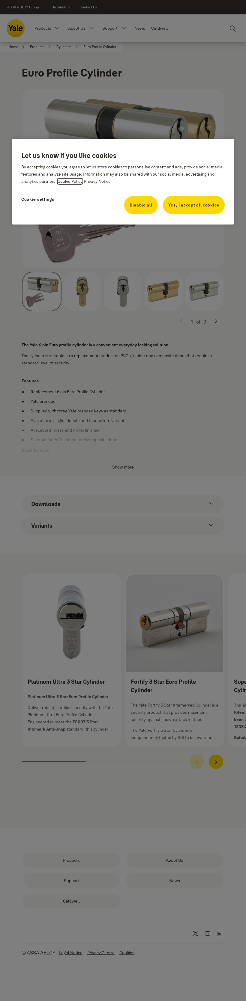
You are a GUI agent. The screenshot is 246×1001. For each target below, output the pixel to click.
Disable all (141, 205)
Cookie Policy (70, 181)
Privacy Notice (97, 181)
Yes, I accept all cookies (194, 205)
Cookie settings (37, 199)
